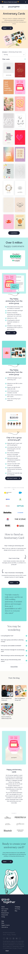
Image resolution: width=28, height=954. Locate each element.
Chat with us (4, 927)
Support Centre (5, 925)
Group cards (4, 915)
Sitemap (13, 934)
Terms (4, 934)
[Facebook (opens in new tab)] (4, 938)
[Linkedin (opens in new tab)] (10, 938)
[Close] (25, 2)
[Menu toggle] (2, 7)
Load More (14, 233)
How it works (4, 908)
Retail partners (5, 912)
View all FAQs (14, 666)
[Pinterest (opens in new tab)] (13, 938)
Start (7, 950)
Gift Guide (4, 910)
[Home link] (14, 901)
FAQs (2, 923)
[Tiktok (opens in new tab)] (20, 938)
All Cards (4, 52)
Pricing (3, 917)
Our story (17, 908)
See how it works (12, 478)
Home (3, 906)
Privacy (9, 934)
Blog (16, 910)
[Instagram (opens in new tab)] (7, 938)
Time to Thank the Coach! (10, 2)
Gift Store (16, 465)
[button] (26, 6)
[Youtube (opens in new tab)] (17, 938)
